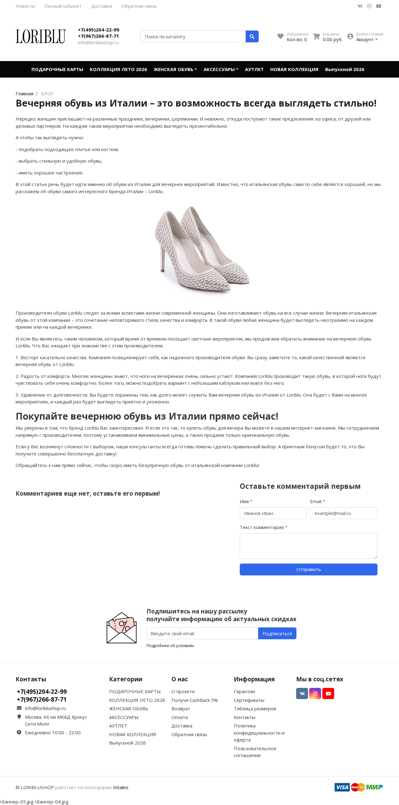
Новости (25, 6)
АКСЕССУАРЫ (219, 69)
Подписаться (277, 633)
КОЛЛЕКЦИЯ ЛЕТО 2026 (118, 69)
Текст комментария (263, 527)
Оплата (179, 717)
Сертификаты (249, 700)
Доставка (101, 6)
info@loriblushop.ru (98, 42)
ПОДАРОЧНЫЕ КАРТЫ (57, 69)
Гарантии (244, 691)
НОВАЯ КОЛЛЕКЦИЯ (294, 69)
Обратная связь (139, 6)
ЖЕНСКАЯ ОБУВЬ (173, 69)
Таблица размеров (255, 708)
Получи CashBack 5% (194, 700)
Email (317, 501)
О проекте (183, 691)
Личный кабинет (63, 6)
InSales (120, 787)
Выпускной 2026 (344, 69)
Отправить (308, 569)
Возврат (180, 708)
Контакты (244, 717)
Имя (246, 501)
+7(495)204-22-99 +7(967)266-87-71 (98, 32)
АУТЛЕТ (254, 69)
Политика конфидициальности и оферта (259, 732)
